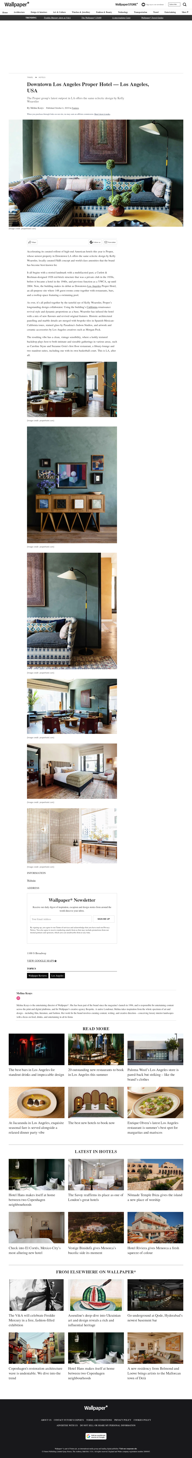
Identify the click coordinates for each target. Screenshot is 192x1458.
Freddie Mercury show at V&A (57, 17)
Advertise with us (67, 1425)
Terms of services (63, 927)
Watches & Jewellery (81, 12)
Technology (123, 12)
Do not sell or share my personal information (107, 1425)
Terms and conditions (99, 1419)
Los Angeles (94, 286)
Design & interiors (39, 12)
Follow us (96, 242)
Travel (156, 12)
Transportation (140, 12)
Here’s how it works (102, 114)
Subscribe (173, 4)
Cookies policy (142, 1419)
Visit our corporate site (128, 1448)
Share (34, 242)
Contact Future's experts (69, 1419)
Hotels (42, 77)
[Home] (5, 12)
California (92, 307)
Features (75, 108)
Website (31, 880)
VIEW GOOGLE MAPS (40, 960)
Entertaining (170, 12)
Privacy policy (122, 1419)
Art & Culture (59, 12)
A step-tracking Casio (121, 17)
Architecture (19, 12)
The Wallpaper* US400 (91, 17)
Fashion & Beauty (104, 12)
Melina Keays (37, 107)
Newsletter (112, 242)
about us (46, 1419)
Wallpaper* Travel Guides (152, 17)
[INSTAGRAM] (19, 998)
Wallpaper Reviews (37, 975)
